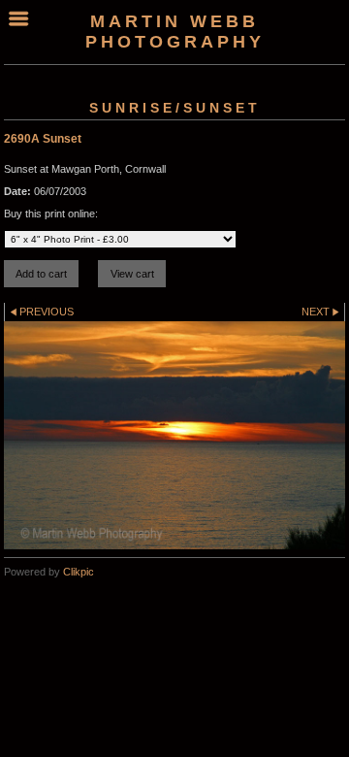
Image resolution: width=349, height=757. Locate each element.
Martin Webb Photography (175, 31)
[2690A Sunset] (174, 435)
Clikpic (78, 571)
